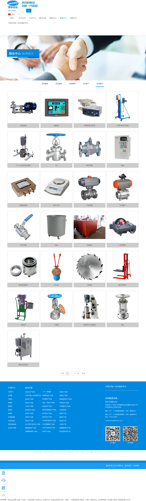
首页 (62, 373)
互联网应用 (62, 410)
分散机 (10, 399)
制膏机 (10, 413)
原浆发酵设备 (12, 424)
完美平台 (46, 500)
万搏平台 (11, 392)
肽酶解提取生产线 (64, 428)
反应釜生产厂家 (72, 452)
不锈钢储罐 (11, 417)
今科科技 (136, 465)
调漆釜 (82, 452)
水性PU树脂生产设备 (48, 428)
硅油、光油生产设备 (48, 402)
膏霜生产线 (62, 413)
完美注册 (31, 500)
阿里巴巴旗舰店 (49, 452)
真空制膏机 (99, 452)
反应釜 (10, 395)
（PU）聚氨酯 (46, 392)
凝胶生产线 (62, 417)
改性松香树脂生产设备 (49, 410)
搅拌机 (10, 406)
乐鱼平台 (39, 500)
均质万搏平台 (60, 452)
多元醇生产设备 (47, 399)
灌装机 (10, 410)
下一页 (76, 373)
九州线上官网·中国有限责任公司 (118, 500)
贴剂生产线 (62, 421)
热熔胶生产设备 (47, 406)
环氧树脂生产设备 (47, 395)
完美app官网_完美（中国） (17, 500)
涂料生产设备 (46, 431)
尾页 (83, 373)
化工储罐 (90, 452)
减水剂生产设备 (47, 417)
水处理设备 (11, 421)
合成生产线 (62, 424)
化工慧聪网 (109, 452)
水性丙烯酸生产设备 (48, 424)
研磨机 (10, 403)
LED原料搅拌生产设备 (49, 420)
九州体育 (3, 500)
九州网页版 (102, 500)
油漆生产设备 (63, 392)
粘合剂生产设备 (47, 413)
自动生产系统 (12, 428)
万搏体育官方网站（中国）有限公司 (84, 500)
